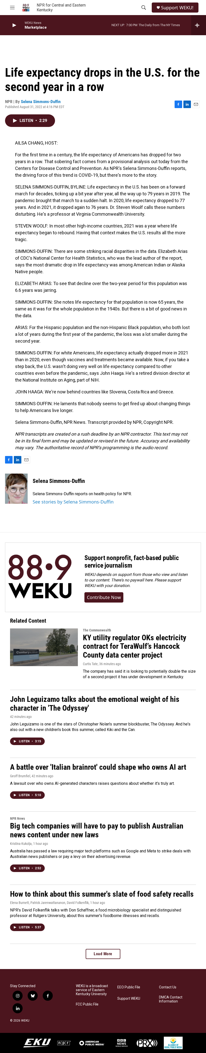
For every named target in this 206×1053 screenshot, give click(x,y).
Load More (103, 953)
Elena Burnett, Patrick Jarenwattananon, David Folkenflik (49, 903)
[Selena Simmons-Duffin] (16, 489)
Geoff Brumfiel (20, 776)
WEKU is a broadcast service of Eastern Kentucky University (92, 990)
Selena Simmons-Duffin (41, 101)
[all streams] (198, 25)
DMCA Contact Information (170, 999)
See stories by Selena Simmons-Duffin (73, 502)
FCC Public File (87, 1004)
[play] (14, 25)
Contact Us (167, 987)
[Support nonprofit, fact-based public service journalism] (39, 577)
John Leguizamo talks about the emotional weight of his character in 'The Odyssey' (94, 703)
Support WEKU (128, 998)
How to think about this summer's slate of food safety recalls (102, 894)
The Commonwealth (97, 630)
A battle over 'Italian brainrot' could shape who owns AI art (98, 767)
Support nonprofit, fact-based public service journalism (131, 561)
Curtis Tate (90, 664)
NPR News (17, 818)
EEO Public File (128, 987)
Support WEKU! (177, 7)
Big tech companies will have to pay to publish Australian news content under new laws (96, 830)
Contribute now (104, 597)
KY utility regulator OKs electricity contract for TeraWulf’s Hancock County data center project (134, 646)
